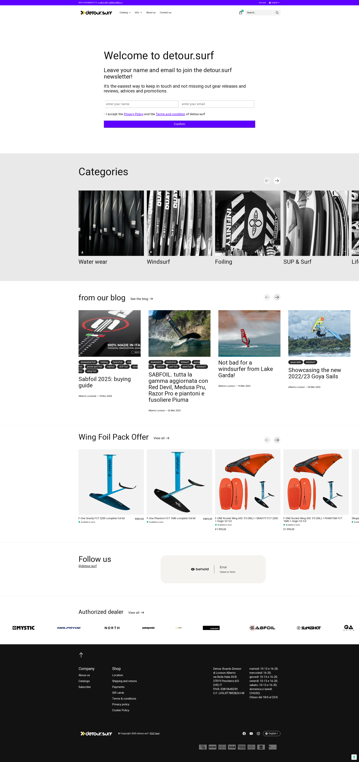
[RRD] (163, 628)
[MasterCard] (222, 748)
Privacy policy (120, 704)
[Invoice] (261, 748)
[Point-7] (126, 627)
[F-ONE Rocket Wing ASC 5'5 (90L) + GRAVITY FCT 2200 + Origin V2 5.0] (247, 482)
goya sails (296, 362)
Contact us (165, 12)
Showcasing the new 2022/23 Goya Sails (314, 373)
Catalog (124, 12)
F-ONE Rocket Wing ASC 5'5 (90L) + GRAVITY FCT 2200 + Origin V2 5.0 (246, 520)
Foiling (223, 262)
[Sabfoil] (210, 628)
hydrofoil (117, 362)
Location (117, 675)
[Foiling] (247, 223)
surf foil (173, 366)
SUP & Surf (297, 262)
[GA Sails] (296, 627)
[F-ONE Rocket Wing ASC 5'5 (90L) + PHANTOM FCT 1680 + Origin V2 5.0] (316, 482)
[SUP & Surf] (316, 223)
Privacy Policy (133, 114)
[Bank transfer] (212, 748)
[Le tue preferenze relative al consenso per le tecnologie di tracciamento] (354, 757)
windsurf (201, 366)
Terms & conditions (124, 699)
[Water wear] (111, 223)
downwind (156, 362)
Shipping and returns (124, 681)
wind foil (187, 366)
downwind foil (88, 362)
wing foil (91, 371)
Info (137, 12)
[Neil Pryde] (16, 628)
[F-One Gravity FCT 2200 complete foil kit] (111, 482)
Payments (118, 687)
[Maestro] (251, 748)
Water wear (93, 262)
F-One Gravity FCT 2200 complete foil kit (102, 518)
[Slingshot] (256, 628)
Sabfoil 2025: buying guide (105, 382)
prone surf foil (94, 366)
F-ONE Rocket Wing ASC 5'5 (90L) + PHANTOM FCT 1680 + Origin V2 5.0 (312, 520)
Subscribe (85, 687)
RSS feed (154, 733)
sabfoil (110, 366)
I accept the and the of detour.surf (155, 114)
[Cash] (203, 748)
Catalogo (84, 681)
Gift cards (118, 693)
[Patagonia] (95, 627)
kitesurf (185, 362)
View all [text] (161, 439)
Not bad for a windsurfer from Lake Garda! (245, 369)
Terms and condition (170, 114)
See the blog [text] (141, 299)
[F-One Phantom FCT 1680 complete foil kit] (179, 482)
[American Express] (242, 748)
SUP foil (123, 366)
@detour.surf (88, 566)
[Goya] (331, 627)
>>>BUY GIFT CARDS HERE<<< (110, 2)
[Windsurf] (179, 223)
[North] (59, 627)
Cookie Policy (120, 710)
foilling (104, 362)
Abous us (84, 675)
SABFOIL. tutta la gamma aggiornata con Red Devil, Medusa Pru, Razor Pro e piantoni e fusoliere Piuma (178, 387)
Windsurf (158, 262)
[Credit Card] (273, 748)
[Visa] (232, 748)
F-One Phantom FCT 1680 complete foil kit (171, 518)
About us (151, 12)
